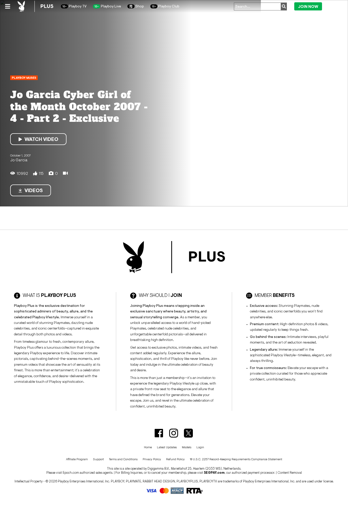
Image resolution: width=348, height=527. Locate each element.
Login (333, 6)
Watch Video (41, 139)
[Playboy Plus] (35, 6)
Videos (33, 190)
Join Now (308, 6)
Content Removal (289, 472)
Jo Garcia (19, 160)
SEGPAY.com (214, 472)
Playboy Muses (24, 77)
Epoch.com (71, 472)
